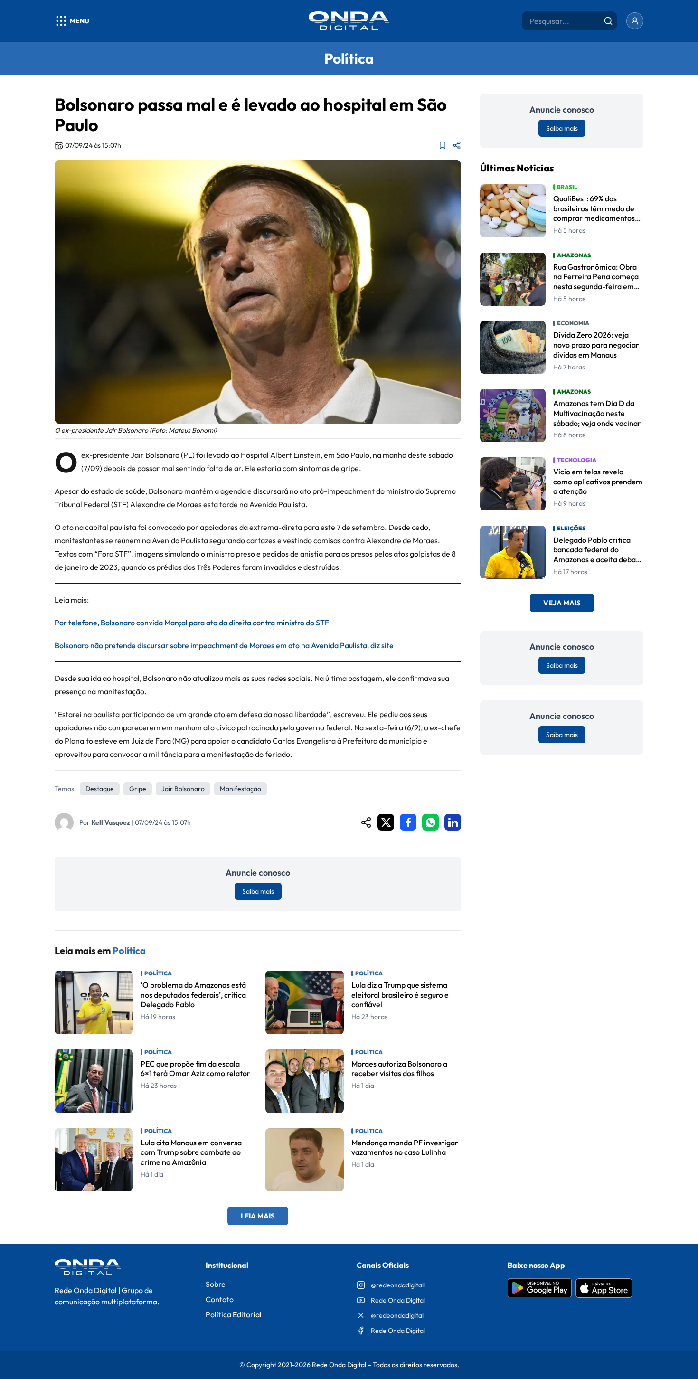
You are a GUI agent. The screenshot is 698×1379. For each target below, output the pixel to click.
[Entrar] (634, 20)
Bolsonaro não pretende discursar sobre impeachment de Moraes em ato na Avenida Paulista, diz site (224, 645)
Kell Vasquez (110, 822)
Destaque (99, 788)
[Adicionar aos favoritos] (442, 145)
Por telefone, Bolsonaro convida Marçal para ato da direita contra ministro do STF (192, 622)
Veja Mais (562, 603)
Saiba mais (258, 891)
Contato (220, 1299)
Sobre (216, 1284)
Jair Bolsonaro (183, 788)
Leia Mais (258, 1215)
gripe (137, 788)
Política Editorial (234, 1314)
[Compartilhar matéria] (457, 145)
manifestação (240, 788)
